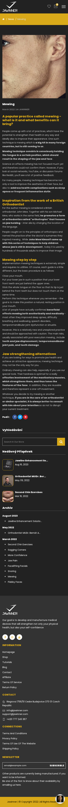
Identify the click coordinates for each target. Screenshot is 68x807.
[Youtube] (19, 637)
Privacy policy (9, 738)
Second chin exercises (28, 492)
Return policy (9, 687)
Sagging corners (17, 550)
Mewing (12, 576)
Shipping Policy (10, 748)
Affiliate (6, 677)
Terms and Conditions (14, 733)
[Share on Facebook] (14, 417)
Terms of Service (12, 682)
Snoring (12, 571)
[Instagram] (12, 637)
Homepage (8, 652)
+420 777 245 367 (17, 719)
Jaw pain (12, 560)
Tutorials (7, 662)
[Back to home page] (3, 19)
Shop (5, 657)
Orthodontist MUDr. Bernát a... (24, 533)
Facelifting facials (18, 566)
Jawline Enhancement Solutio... (25, 521)
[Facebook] (5, 637)
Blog (4, 667)
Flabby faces (15, 582)
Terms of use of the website (19, 743)
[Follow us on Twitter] (20, 417)
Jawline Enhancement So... (31, 460)
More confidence (17, 555)
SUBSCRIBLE (57, 765)
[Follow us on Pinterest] (25, 417)
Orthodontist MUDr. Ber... (30, 476)
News (11, 19)
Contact (7, 672)
